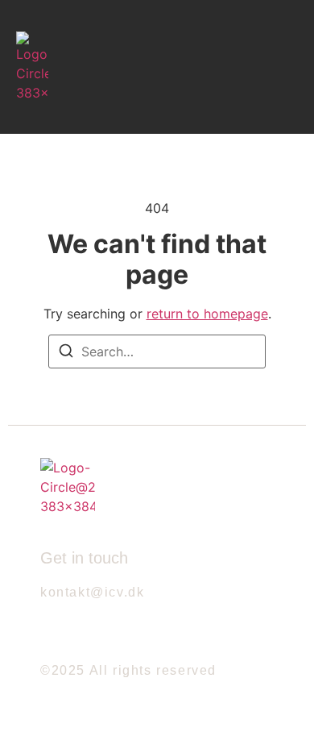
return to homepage (207, 314)
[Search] (66, 353)
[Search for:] (157, 351)
